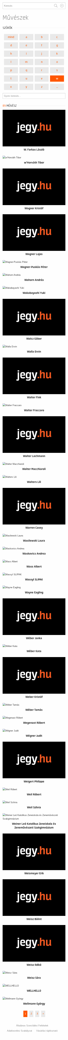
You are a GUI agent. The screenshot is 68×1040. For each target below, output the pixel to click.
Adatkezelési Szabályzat (19, 1030)
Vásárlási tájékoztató (47, 1030)
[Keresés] (56, 5)
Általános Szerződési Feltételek (32, 1025)
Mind (11, 37)
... (57, 86)
